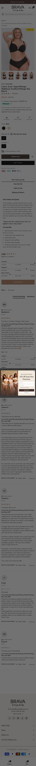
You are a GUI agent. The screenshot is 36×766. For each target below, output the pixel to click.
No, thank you (27, 392)
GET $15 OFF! (26, 390)
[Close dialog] (34, 371)
